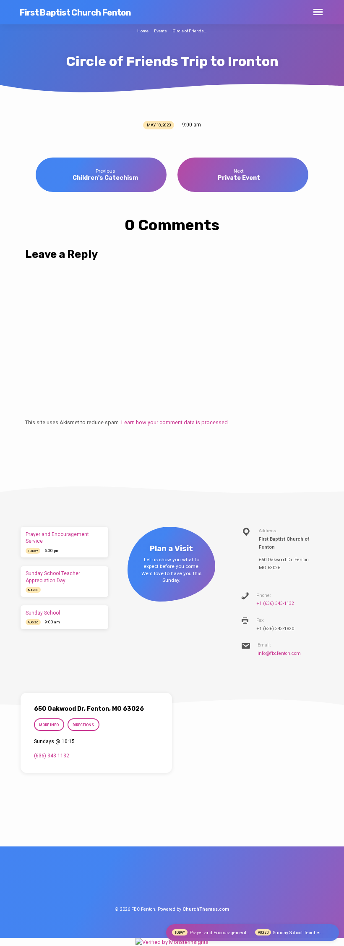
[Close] (332, 932)
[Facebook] (156, 882)
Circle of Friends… (189, 31)
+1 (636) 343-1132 (275, 603)
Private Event (239, 177)
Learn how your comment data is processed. (175, 422)
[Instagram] (187, 882)
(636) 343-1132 (51, 756)
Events (160, 31)
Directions (83, 725)
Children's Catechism (105, 177)
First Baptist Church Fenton (75, 13)
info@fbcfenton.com (279, 653)
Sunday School (43, 613)
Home (143, 31)
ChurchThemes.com (205, 909)
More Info (49, 725)
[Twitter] (172, 882)
